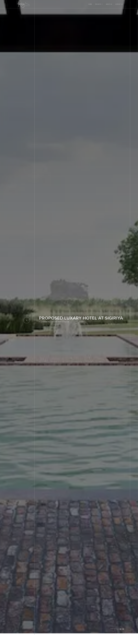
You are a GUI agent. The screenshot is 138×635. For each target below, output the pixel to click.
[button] (120, 629)
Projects (98, 4)
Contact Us (119, 4)
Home (90, 4)
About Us (109, 4)
